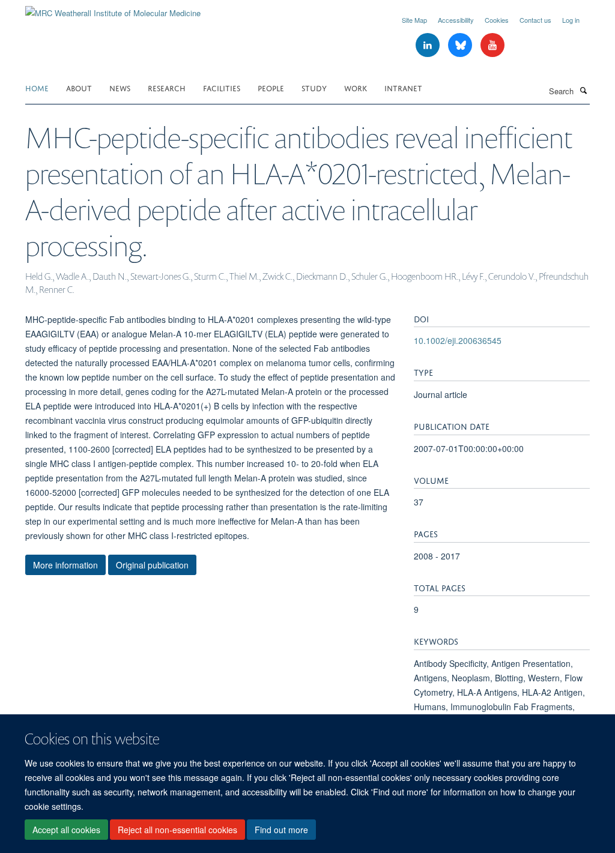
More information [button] (65, 565)
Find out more (281, 830)
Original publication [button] (152, 565)
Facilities (221, 87)
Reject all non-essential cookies (177, 830)
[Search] (583, 90)
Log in (571, 20)
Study (314, 87)
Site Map (414, 20)
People (271, 87)
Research (167, 87)
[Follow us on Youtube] (492, 45)
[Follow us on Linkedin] (429, 45)
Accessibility (456, 20)
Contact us (535, 20)
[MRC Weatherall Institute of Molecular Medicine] (113, 8)
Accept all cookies (66, 830)
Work (355, 87)
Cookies (497, 20)
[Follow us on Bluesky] (461, 45)
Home (37, 87)
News (119, 87)
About (79, 87)
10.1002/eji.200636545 (457, 340)
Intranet (403, 87)
